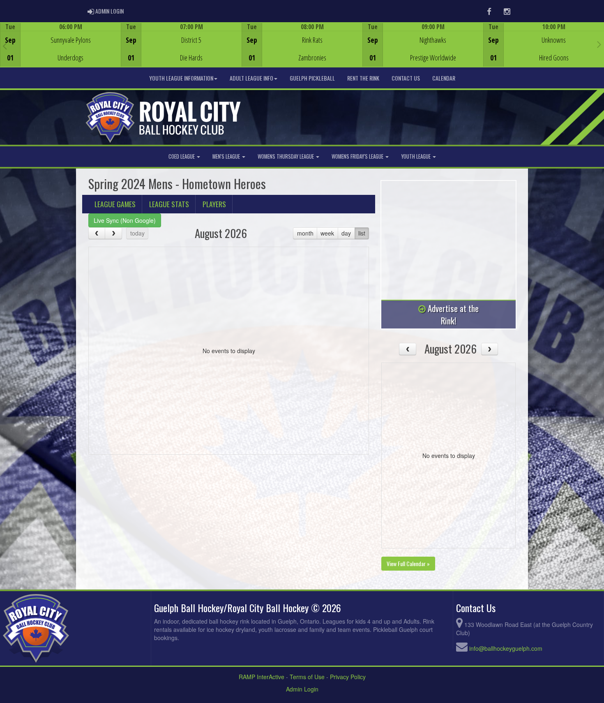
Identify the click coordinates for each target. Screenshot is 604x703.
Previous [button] (4, 45)
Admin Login (302, 689)
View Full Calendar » (408, 563)
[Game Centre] (60, 51)
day (346, 233)
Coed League (182, 156)
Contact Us (406, 78)
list (361, 233)
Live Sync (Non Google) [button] (125, 220)
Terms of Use (307, 677)
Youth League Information (181, 78)
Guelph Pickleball (312, 78)
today (137, 233)
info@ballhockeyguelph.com (505, 648)
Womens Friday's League (358, 156)
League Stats (169, 204)
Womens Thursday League (286, 156)
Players (214, 204)
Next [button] (599, 44)
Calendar (443, 78)
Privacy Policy (348, 677)
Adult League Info (251, 78)
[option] (60, 45)
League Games (115, 204)
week (327, 233)
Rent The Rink (363, 78)
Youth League (416, 156)
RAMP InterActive (261, 677)
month (305, 233)
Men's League (226, 156)
